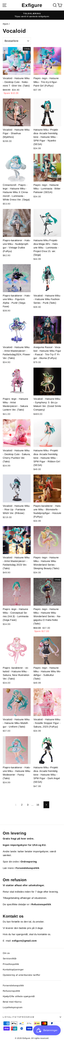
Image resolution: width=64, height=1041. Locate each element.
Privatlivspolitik (11, 964)
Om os (6, 953)
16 (37, 804)
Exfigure (32, 5)
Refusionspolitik (11, 991)
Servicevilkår (10, 958)
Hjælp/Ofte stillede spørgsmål (19, 996)
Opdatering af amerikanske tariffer (21, 975)
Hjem (5, 24)
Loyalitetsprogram (12, 1007)
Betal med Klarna (12, 1002)
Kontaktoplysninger (13, 969)
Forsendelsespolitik (13, 985)
